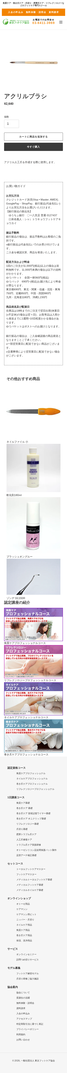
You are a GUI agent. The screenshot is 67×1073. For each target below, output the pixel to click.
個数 (6, 116)
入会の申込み (15, 12)
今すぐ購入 (33, 146)
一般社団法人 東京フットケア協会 (38, 1060)
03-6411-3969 (43, 22)
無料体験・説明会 (36, 12)
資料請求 (54, 12)
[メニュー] (61, 22)
